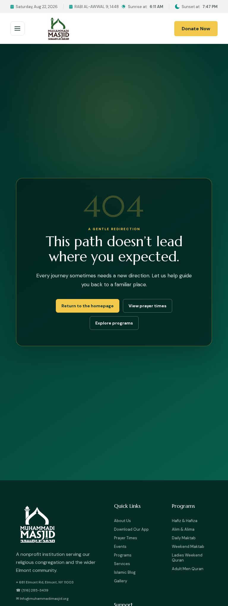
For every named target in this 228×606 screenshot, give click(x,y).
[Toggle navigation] (17, 28)
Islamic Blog (125, 572)
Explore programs (114, 323)
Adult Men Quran (187, 568)
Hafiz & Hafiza (184, 520)
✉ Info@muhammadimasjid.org (42, 598)
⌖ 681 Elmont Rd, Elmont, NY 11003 (45, 582)
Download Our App (131, 529)
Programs (123, 555)
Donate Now (196, 29)
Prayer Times (125, 537)
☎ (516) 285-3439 (32, 590)
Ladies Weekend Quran (187, 558)
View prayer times (148, 305)
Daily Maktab (184, 537)
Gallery (120, 580)
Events (120, 546)
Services (122, 563)
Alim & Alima (183, 529)
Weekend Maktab (188, 546)
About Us (122, 520)
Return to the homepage (87, 305)
